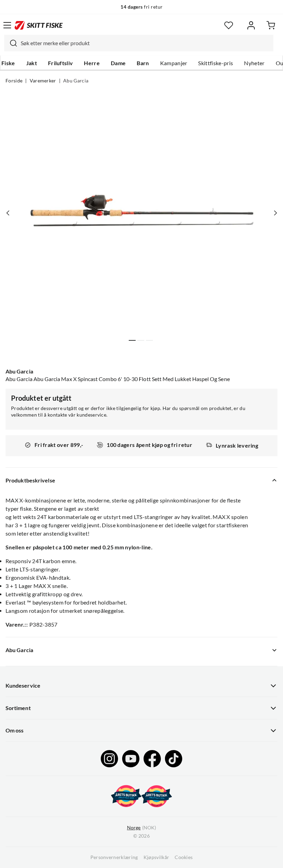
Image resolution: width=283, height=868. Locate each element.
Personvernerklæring (114, 857)
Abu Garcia (75, 80)
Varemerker (43, 80)
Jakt (31, 63)
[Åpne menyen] (7, 25)
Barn (143, 63)
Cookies (184, 857)
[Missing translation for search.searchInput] (10, 43)
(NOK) (141, 827)
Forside (14, 80)
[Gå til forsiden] (38, 25)
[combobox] (138, 43)
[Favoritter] (229, 25)
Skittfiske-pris (215, 63)
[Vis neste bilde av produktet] (275, 213)
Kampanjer (173, 63)
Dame (118, 63)
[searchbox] (145, 43)
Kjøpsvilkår (156, 857)
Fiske (8, 63)
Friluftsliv (60, 63)
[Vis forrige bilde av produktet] (8, 213)
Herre (92, 63)
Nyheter (254, 63)
